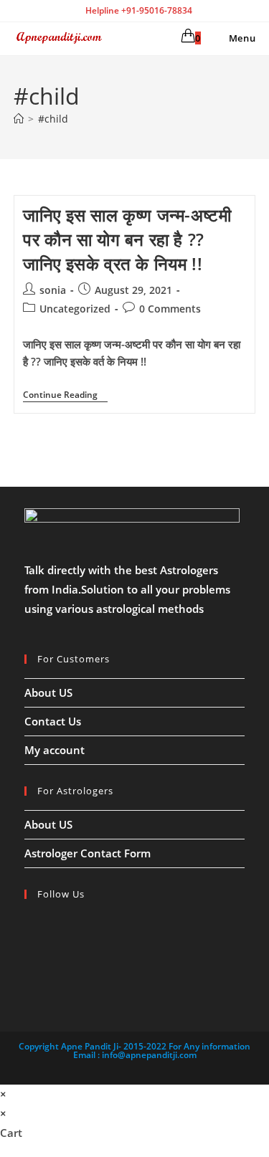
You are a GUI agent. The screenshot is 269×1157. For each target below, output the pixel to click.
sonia (52, 290)
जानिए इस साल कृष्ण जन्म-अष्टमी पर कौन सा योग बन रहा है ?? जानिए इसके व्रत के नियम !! (127, 239)
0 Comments (170, 308)
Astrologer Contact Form (87, 853)
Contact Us (52, 721)
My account (54, 750)
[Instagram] (28, 950)
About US (48, 692)
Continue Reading (65, 396)
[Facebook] (28, 925)
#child (53, 118)
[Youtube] (28, 975)
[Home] (19, 118)
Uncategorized (74, 308)
